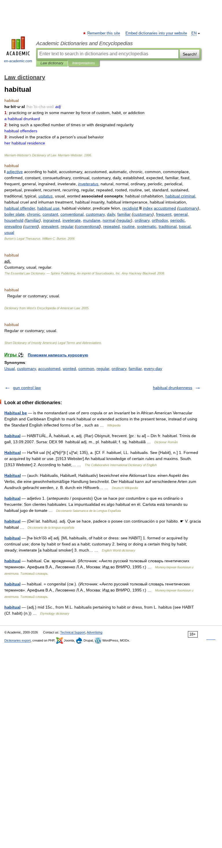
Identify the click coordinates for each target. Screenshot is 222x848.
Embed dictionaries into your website (156, 33)
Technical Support (72, 632)
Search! (190, 54)
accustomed (49, 368)
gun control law (27, 387)
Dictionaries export (17, 640)
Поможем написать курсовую (58, 355)
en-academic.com (18, 61)
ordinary (119, 368)
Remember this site (104, 33)
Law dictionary (51, 63)
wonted (69, 368)
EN (194, 33)
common (86, 368)
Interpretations (83, 63)
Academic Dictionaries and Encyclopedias (84, 43)
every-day (153, 368)
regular (103, 368)
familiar (135, 368)
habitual (12, 435)
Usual (9, 368)
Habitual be (15, 413)
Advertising (94, 632)
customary (26, 368)
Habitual (12, 452)
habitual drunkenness (172, 387)
